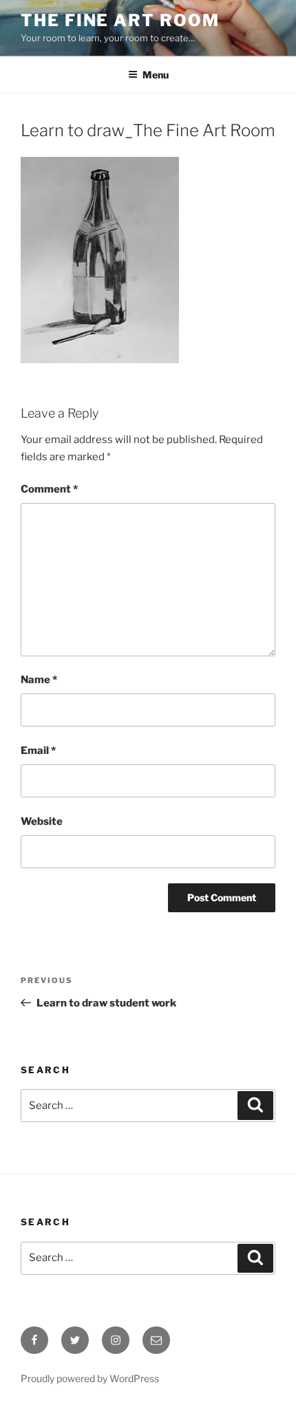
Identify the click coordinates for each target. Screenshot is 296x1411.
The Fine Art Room (120, 20)
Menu (155, 74)
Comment (49, 489)
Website (42, 821)
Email (38, 750)
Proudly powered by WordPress (90, 1378)
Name (39, 680)
